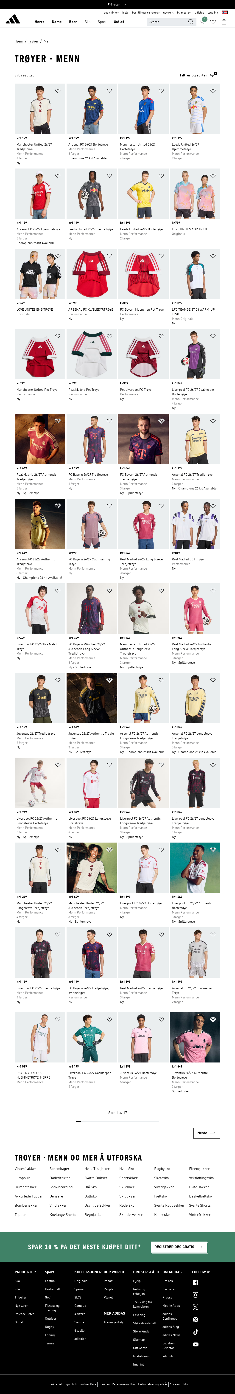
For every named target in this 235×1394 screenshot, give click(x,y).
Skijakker (126, 1187)
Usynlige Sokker (97, 1206)
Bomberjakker (26, 1206)
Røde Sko (126, 1206)
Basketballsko (200, 1196)
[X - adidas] (206, 1308)
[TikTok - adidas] (206, 1333)
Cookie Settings (59, 1384)
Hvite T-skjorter (97, 1169)
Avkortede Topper (29, 1196)
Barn (73, 22)
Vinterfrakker (25, 1169)
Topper (20, 1215)
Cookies (104, 1384)
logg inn (213, 12)
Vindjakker (58, 1206)
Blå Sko (90, 1187)
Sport (102, 22)
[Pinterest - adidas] (206, 1320)
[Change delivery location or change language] (224, 13)
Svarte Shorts (200, 1206)
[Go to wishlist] (212, 22)
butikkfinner (111, 12)
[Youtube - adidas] (206, 1345)
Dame (57, 22)
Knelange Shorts (63, 1215)
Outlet (119, 22)
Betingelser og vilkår (153, 1384)
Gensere (56, 1196)
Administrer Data (84, 1384)
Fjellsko (160, 1196)
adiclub (199, 12)
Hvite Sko (126, 1169)
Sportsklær (128, 1178)
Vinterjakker (164, 1187)
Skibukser (127, 1196)
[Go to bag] (223, 22)
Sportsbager (60, 1169)
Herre (40, 22)
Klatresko (162, 1215)
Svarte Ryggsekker (169, 1206)
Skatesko (161, 1178)
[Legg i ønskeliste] (58, 91)
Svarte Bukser (95, 1178)
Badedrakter (60, 1178)
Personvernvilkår (124, 1384)
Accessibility (179, 1384)
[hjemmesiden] (13, 19)
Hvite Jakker (199, 1187)
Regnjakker (93, 1215)
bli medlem (184, 12)
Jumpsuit (22, 1178)
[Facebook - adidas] (206, 1283)
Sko (87, 22)
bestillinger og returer (145, 12)
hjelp (125, 12)
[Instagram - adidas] (206, 1295)
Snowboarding (61, 1187)
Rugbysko (162, 1169)
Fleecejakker (199, 1169)
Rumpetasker (25, 1187)
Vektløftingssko (201, 1178)
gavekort (168, 12)
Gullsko (90, 1196)
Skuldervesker (131, 1215)
